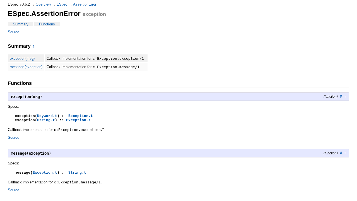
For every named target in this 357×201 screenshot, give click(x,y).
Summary (20, 24)
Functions (47, 24)
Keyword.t (47, 116)
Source (13, 32)
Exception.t (80, 116)
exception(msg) (22, 58)
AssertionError (84, 4)
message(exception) (26, 67)
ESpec (62, 4)
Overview (43, 4)
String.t (46, 120)
